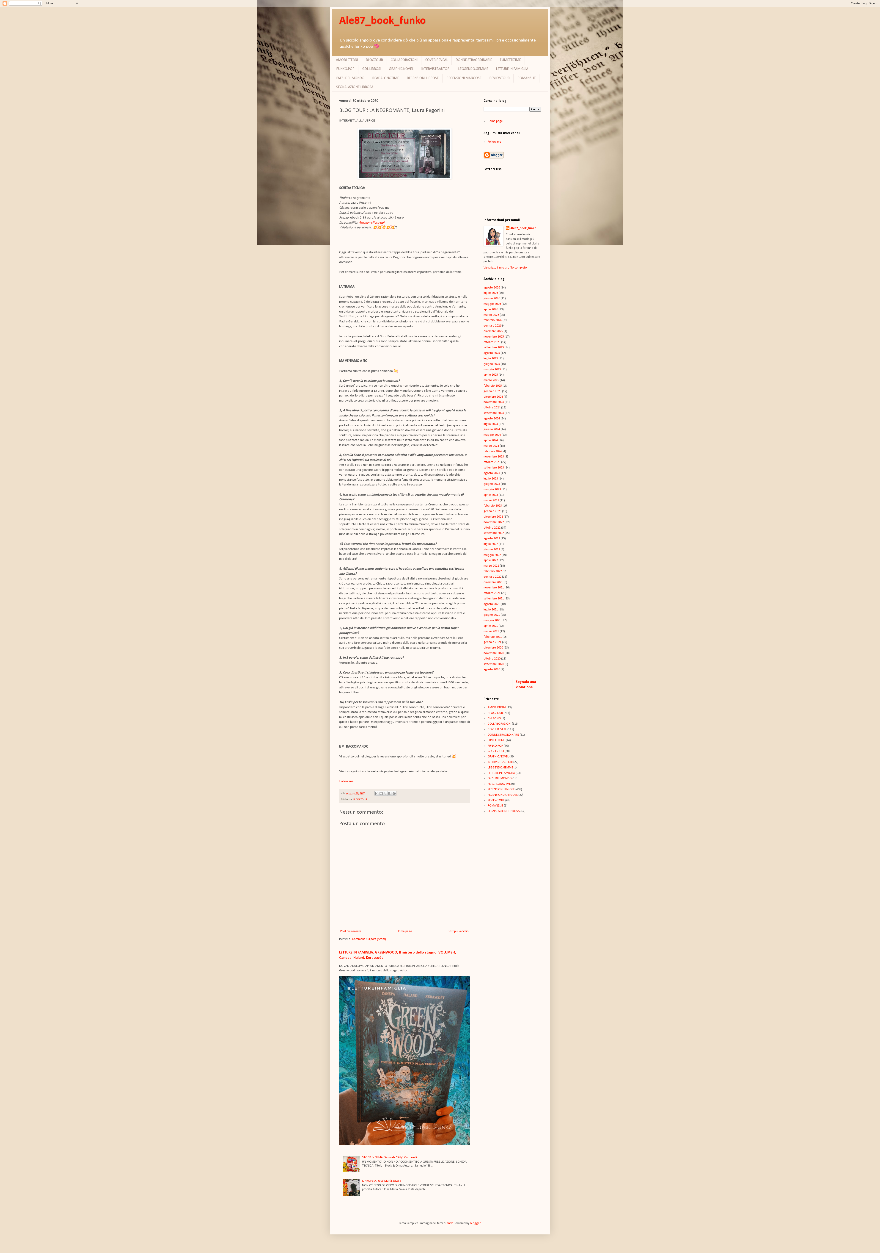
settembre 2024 (494, 413)
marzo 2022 (491, 566)
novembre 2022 (494, 522)
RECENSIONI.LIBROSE (423, 78)
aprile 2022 (491, 560)
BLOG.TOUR (374, 60)
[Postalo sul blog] (381, 793)
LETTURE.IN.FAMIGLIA (512, 69)
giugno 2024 (492, 429)
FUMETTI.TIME (510, 60)
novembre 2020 (494, 653)
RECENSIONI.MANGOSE (463, 78)
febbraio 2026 (493, 320)
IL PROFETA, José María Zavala (381, 1181)
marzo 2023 (491, 500)
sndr (450, 1223)
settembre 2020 (494, 664)
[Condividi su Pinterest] (394, 793)
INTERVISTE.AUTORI (435, 69)
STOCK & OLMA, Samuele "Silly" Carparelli (389, 1157)
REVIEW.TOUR (499, 78)
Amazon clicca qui (372, 223)
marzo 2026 (491, 315)
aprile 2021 (491, 626)
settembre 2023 (494, 467)
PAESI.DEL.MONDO (350, 78)
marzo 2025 (491, 380)
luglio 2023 (491, 478)
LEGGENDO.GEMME (473, 69)
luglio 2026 (491, 293)
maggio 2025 (492, 369)
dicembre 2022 (493, 516)
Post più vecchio (458, 931)
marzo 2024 (491, 446)
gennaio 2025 (492, 391)
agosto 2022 (492, 538)
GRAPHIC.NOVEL (401, 69)
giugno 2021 (492, 615)
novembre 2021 (494, 587)
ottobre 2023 (492, 462)
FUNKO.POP (345, 69)
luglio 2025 (491, 358)
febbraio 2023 (493, 505)
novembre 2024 (494, 402)
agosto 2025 (492, 353)
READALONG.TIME (385, 78)
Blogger (475, 1223)
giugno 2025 (492, 364)
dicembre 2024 (493, 397)
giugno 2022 (492, 549)
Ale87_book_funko (382, 20)
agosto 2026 (492, 287)
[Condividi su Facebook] (390, 793)
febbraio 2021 (493, 637)
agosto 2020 (492, 669)
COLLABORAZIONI (404, 60)
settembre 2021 (494, 598)
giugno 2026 (492, 298)
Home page (404, 931)
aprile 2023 (491, 495)
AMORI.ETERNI (347, 60)
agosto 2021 (492, 604)
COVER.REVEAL (436, 60)
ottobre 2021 (492, 593)
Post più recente (350, 931)
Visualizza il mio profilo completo (505, 267)
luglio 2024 (491, 424)
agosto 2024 (492, 418)
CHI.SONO (494, 718)
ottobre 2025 (492, 342)
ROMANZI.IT (526, 78)
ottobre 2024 (492, 407)
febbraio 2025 (493, 386)
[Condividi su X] (385, 793)
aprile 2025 (491, 375)
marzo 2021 (491, 631)
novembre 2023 (494, 456)
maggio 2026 (492, 304)
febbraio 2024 (493, 451)
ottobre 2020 (492, 658)
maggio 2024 (492, 435)
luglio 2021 (491, 609)
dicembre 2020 (493, 647)
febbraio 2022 (493, 571)
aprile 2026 (491, 309)
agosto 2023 (492, 473)
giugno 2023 (492, 484)
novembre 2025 (494, 336)
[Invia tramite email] (376, 793)
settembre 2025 (494, 347)
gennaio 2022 (492, 577)
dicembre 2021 (493, 582)
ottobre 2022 (492, 527)
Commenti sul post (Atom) (369, 939)
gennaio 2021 (492, 642)
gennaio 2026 (492, 325)
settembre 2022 (494, 533)
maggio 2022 (492, 555)
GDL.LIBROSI (371, 69)
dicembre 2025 (493, 331)
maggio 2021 (492, 620)
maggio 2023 (492, 489)
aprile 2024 (491, 440)
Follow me (494, 142)
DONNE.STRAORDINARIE (474, 60)
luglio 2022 (491, 544)
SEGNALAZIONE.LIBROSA (354, 87)
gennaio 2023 (492, 511)
